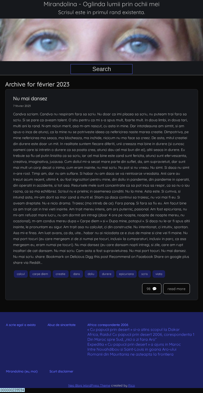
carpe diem (40, 274)
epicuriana (126, 274)
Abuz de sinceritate (62, 325)
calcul (21, 274)
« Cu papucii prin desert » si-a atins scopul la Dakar (133, 329)
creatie (60, 274)
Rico (131, 385)
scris (144, 274)
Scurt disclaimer (61, 371)
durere (106, 274)
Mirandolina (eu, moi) (22, 371)
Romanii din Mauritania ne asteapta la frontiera (130, 354)
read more (176, 289)
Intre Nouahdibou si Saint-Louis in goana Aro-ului (131, 349)
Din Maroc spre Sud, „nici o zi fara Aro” (122, 339)
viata (158, 274)
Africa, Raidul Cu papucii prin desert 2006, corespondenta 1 (140, 334)
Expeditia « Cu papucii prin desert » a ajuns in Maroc (134, 344)
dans (76, 274)
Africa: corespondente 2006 (107, 325)
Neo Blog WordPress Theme (89, 385)
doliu (91, 274)
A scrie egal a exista (21, 325)
